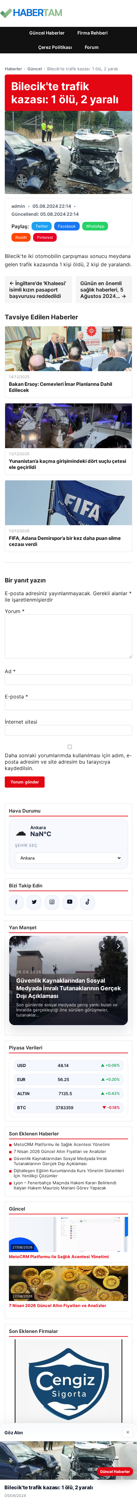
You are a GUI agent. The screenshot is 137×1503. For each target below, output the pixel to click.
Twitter (41, 226)
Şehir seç (26, 845)
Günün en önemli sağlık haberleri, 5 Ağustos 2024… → (103, 289)
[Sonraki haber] (117, 946)
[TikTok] (87, 902)
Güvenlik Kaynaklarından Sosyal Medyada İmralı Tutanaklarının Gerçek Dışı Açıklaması (60, 1161)
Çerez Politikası (55, 47)
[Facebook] (16, 902)
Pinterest (45, 237)
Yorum (15, 611)
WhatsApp (95, 226)
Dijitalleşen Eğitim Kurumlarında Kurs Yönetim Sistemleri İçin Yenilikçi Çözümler (69, 1173)
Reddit (21, 237)
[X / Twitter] (34, 902)
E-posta (16, 696)
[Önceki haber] (104, 946)
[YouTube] (69, 902)
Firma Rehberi (92, 32)
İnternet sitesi (21, 722)
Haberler (13, 68)
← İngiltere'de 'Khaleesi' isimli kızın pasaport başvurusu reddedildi (37, 289)
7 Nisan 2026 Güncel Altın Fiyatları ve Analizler (60, 1151)
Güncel (34, 68)
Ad (10, 671)
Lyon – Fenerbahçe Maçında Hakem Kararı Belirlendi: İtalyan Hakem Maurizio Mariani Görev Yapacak (65, 1185)
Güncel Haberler (47, 32)
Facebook (67, 226)
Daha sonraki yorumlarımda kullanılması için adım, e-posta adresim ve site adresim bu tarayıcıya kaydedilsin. (68, 761)
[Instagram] (52, 902)
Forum (92, 47)
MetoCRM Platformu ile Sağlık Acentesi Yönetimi (62, 1144)
